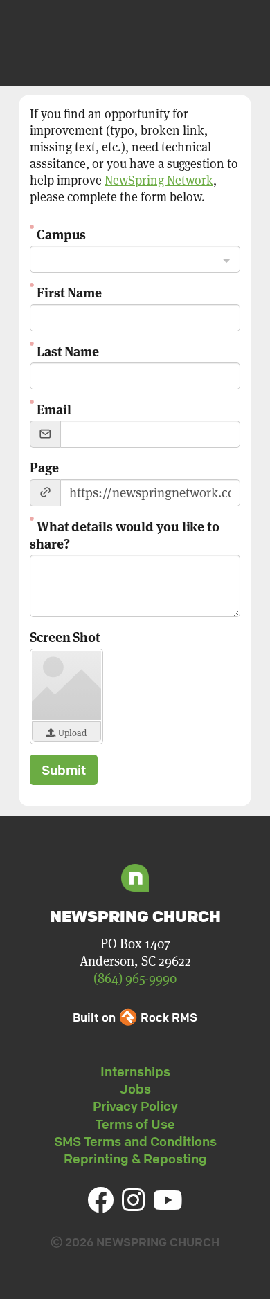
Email (54, 408)
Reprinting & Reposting (135, 1158)
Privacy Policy (135, 1106)
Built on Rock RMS (135, 1017)
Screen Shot (65, 636)
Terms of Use (135, 1124)
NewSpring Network (159, 180)
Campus (61, 233)
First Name (69, 291)
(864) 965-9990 (135, 978)
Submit (64, 769)
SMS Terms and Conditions (135, 1141)
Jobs (135, 1088)
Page (44, 466)
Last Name (68, 350)
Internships (135, 1071)
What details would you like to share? (124, 534)
